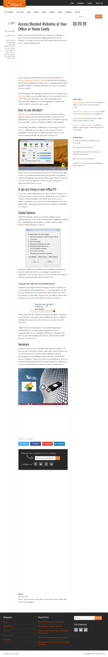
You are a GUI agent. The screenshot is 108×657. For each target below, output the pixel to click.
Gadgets (60, 12)
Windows (36, 12)
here (45, 290)
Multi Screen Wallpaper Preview (84, 112)
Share (36, 443)
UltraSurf (22, 96)
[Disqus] (43, 503)
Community (80, 3)
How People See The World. (83, 147)
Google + (48, 443)
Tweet (24, 443)
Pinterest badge (78, 102)
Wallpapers (69, 12)
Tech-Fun (77, 12)
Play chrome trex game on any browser (51, 622)
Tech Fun (6, 640)
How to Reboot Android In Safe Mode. (50, 626)
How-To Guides (9, 12)
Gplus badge (77, 118)
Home (72, 3)
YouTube (44, 12)
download (27, 114)
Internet (29, 439)
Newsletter (99, 3)
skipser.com (100, 654)
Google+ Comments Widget (83, 125)
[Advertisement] (43, 61)
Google (29, 12)
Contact (90, 3)
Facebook (52, 12)
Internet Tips (8, 635)
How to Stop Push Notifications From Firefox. (53, 637)
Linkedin (60, 443)
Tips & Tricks (20, 12)
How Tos (6, 631)
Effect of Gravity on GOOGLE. (83, 159)
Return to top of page (11, 654)
